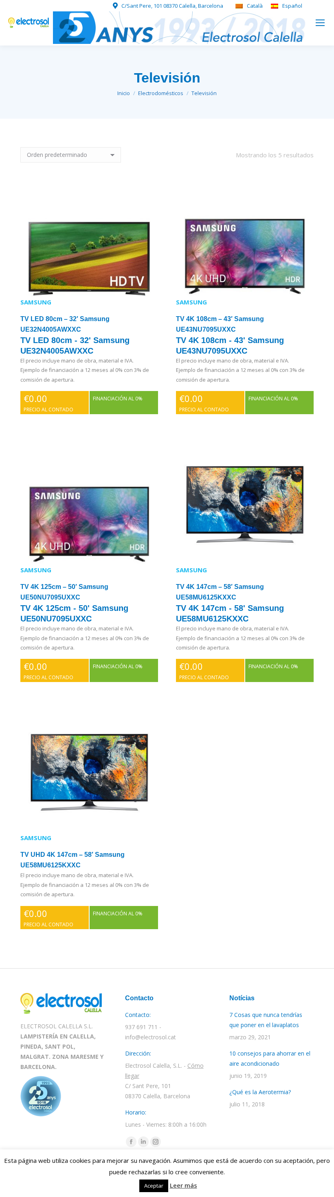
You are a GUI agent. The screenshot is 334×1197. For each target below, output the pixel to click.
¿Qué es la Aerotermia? (260, 1092)
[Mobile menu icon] (320, 22)
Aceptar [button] (153, 1185)
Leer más (183, 1185)
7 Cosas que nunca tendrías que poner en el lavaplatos (265, 1020)
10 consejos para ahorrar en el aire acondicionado (269, 1058)
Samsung (35, 302)
